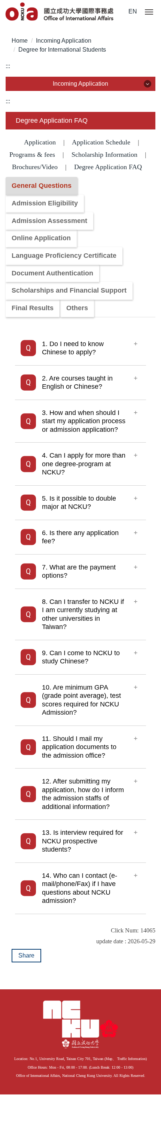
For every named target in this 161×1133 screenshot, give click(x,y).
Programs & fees (32, 154)
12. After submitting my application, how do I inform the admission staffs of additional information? (83, 794)
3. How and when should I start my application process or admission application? (83, 421)
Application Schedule (101, 142)
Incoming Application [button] (80, 83)
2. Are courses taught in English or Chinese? (77, 383)
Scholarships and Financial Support (69, 290)
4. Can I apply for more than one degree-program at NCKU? (83, 464)
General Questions (42, 185)
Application (40, 142)
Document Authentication (52, 273)
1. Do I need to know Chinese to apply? (73, 348)
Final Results (33, 308)
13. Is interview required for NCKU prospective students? (82, 841)
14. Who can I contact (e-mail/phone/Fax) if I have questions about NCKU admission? (79, 888)
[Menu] (149, 12)
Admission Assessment (49, 221)
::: (8, 66)
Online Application (41, 238)
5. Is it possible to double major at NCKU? (79, 503)
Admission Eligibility (45, 203)
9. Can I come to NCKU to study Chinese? (81, 657)
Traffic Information (131, 1059)
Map (109, 1059)
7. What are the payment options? (79, 572)
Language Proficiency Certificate (64, 255)
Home (20, 40)
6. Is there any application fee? (80, 537)
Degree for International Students (62, 49)
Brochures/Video (35, 167)
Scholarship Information (104, 154)
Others (77, 308)
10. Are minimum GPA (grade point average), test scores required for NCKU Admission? (81, 700)
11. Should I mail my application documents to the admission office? (79, 747)
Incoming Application (63, 40)
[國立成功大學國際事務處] (60, 12)
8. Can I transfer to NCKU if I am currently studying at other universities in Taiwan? (83, 614)
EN (132, 11)
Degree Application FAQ (108, 167)
